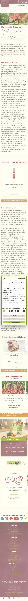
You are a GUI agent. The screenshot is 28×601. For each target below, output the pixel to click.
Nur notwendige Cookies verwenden (14, 315)
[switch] (11, 311)
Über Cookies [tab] (22, 282)
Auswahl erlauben (14, 319)
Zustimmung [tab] (6, 282)
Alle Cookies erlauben (14, 322)
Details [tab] (14, 282)
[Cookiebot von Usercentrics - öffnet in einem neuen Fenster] (19, 279)
